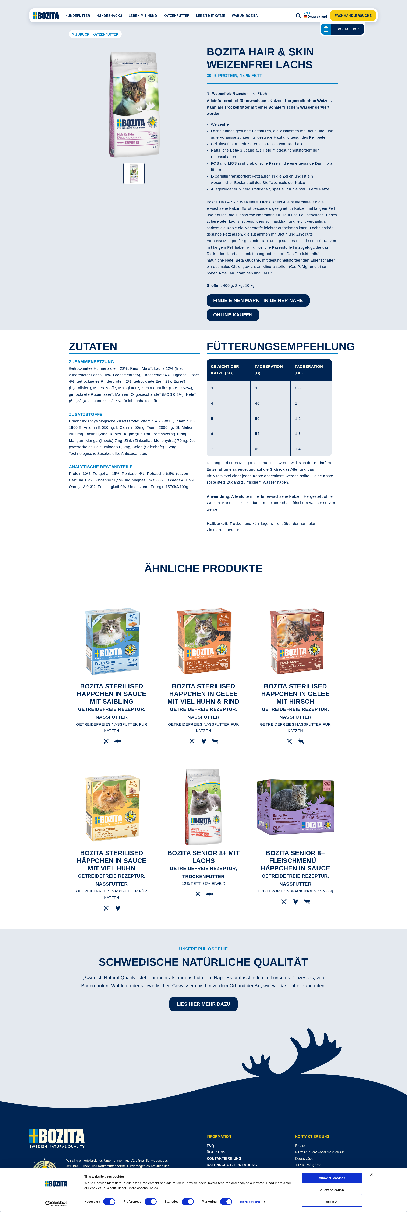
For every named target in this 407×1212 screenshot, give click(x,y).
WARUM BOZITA (245, 15)
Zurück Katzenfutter (96, 34)
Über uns (216, 1152)
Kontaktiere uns (224, 1158)
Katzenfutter (176, 15)
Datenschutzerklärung (232, 1165)
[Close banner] (371, 1174)
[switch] (151, 1201)
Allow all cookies (332, 1178)
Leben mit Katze (210, 15)
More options (250, 1202)
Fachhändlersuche (353, 15)
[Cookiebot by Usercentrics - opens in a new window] (56, 1204)
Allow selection (332, 1190)
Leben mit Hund (143, 15)
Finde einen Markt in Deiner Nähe (258, 300)
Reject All (332, 1202)
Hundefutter (77, 15)
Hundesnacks (109, 15)
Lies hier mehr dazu (203, 1004)
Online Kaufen (233, 314)
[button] (298, 15)
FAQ (210, 1146)
